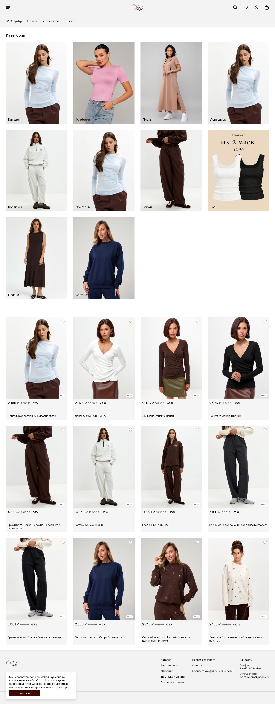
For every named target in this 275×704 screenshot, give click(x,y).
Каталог (32, 21)
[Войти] (256, 7)
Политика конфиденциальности (212, 671)
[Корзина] (267, 7)
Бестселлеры (50, 21)
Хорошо (25, 693)
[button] (246, 7)
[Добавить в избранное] (63, 321)
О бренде (69, 21)
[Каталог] (8, 7)
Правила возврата (203, 660)
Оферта (197, 665)
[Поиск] (235, 7)
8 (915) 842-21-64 (251, 668)
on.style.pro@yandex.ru (254, 677)
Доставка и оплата (173, 676)
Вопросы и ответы (172, 682)
